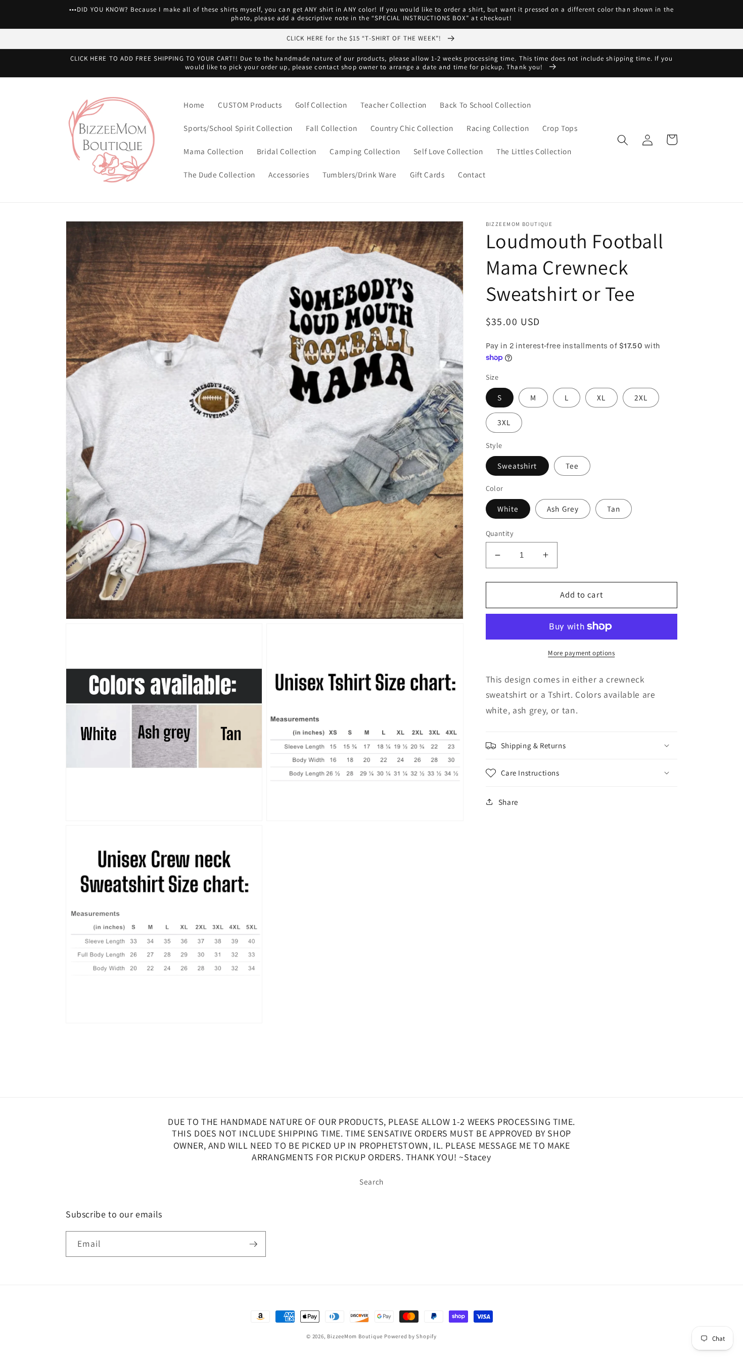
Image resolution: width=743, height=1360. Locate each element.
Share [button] (508, 802)
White (508, 509)
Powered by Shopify (410, 1336)
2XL (640, 397)
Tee (572, 465)
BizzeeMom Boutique (355, 1336)
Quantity (500, 533)
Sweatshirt (517, 465)
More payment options (581, 653)
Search (371, 1181)
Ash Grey (563, 509)
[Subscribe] (253, 1244)
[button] (623, 139)
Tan (613, 509)
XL (601, 397)
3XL (503, 422)
